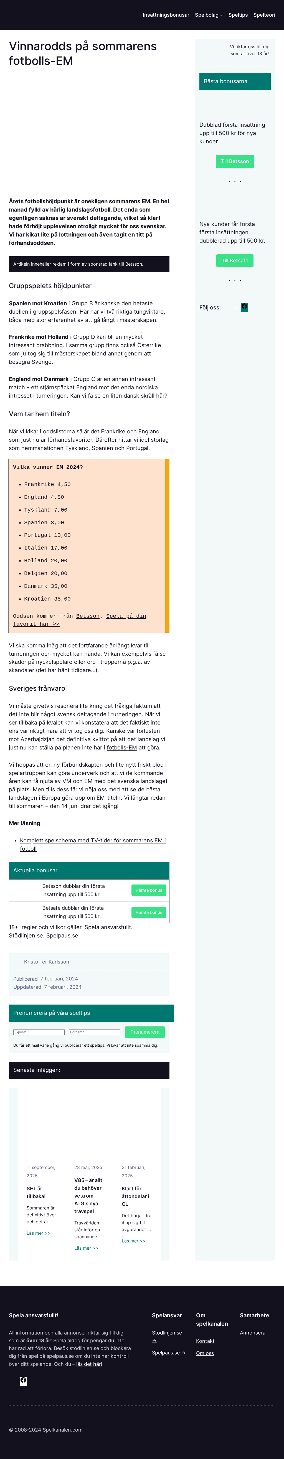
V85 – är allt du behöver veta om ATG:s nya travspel (88, 1195)
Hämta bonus (149, 890)
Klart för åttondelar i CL (135, 1196)
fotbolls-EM (122, 747)
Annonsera (252, 1333)
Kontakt (205, 1341)
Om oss (205, 1353)
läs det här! (89, 1364)
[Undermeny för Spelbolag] (221, 14)
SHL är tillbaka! (36, 1192)
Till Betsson (235, 161)
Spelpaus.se (166, 1352)
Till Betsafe (235, 260)
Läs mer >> (39, 1233)
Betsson (88, 616)
